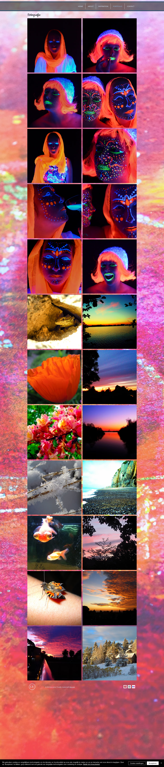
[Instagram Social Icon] (129, 686)
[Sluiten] (161, 763)
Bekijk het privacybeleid (91, 764)
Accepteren (153, 763)
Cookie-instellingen (137, 763)
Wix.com (72, 687)
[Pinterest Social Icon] (125, 686)
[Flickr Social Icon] (133, 686)
